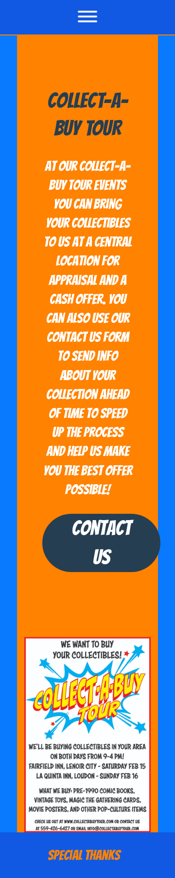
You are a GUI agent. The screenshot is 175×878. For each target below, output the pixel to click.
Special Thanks (84, 855)
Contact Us (101, 542)
